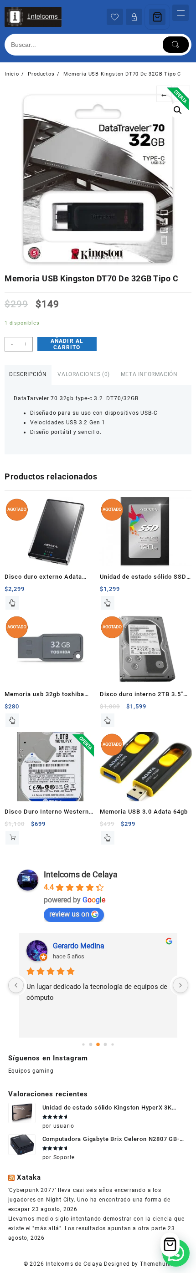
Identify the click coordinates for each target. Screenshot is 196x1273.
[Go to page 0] (83, 1044)
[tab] (28, 375)
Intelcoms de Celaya (81, 874)
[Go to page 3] (105, 1044)
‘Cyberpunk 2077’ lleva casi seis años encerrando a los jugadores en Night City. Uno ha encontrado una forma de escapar (89, 1199)
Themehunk (156, 1264)
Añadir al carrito (67, 344)
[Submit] (176, 44)
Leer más (12, 603)
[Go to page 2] (98, 1044)
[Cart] (157, 17)
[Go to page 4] (112, 1044)
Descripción (28, 374)
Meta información (149, 374)
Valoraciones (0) (83, 374)
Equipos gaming (31, 1071)
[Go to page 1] (91, 1044)
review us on (69, 914)
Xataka (29, 1177)
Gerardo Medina (78, 946)
